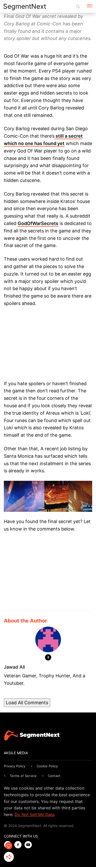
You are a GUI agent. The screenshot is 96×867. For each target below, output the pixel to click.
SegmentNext (24, 6)
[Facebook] (48, 658)
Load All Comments (27, 702)
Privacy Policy (14, 766)
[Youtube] (29, 845)
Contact (54, 776)
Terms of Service (23, 776)
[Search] (78, 6)
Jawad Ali (14, 667)
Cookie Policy (47, 766)
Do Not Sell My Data (35, 814)
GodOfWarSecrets (38, 223)
